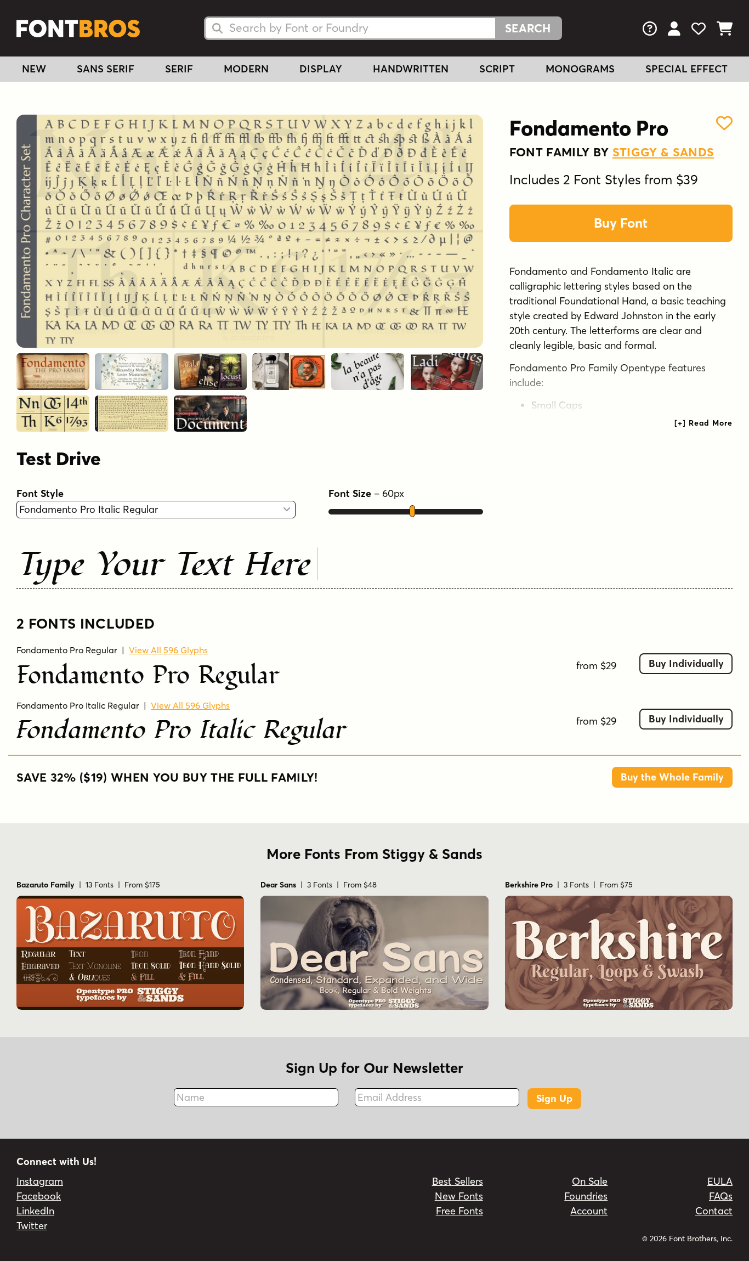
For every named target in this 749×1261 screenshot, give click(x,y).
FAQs (721, 1196)
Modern (246, 69)
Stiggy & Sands (663, 152)
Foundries (586, 1196)
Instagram (39, 1181)
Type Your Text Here (165, 563)
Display (320, 69)
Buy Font (621, 223)
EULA (720, 1181)
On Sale (590, 1181)
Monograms (580, 69)
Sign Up (554, 1098)
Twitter (31, 1225)
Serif (179, 69)
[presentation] (703, 423)
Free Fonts (459, 1211)
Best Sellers (457, 1181)
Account (589, 1211)
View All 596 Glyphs (168, 649)
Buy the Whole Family (672, 777)
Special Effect (686, 69)
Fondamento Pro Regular (66, 649)
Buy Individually (686, 663)
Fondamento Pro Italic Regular (77, 705)
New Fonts (459, 1196)
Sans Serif (105, 69)
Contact (714, 1211)
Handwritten (411, 69)
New (34, 69)
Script (497, 69)
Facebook (38, 1196)
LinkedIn (35, 1211)
